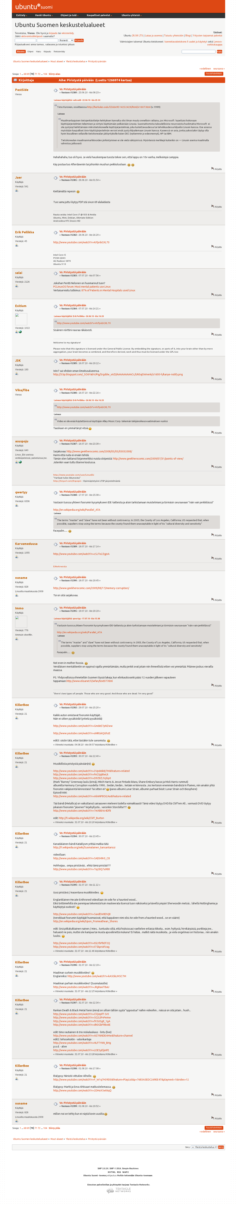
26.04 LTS (137, 35)
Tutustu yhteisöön (173, 35)
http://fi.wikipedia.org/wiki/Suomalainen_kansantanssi (84, 847)
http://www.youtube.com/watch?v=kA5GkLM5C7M (97, 976)
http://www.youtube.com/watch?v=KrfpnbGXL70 (81, 242)
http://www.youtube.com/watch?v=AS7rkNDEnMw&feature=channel (93, 1035)
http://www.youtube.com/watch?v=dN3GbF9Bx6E (82, 1024)
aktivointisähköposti (32, 36)
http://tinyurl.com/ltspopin (67, 481)
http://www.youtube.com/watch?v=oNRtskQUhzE (81, 733)
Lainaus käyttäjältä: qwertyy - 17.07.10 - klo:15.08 (77, 619)
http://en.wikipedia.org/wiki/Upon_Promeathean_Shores (85, 921)
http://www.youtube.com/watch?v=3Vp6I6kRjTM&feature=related (91, 770)
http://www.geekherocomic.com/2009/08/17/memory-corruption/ (91, 588)
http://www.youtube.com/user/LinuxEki (73, 475)
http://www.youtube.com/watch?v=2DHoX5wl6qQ (82, 1090)
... (22, 74)
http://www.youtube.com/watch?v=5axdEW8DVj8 (82, 914)
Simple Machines (130, 1168)
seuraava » (219, 68)
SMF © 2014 (115, 1168)
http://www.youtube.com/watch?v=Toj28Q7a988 (81, 869)
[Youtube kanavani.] (20, 462)
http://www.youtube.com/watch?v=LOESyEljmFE (81, 1050)
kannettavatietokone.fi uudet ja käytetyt (186, 41)
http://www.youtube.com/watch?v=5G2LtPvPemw (82, 1017)
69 (28, 74)
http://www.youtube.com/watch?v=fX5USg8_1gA (81, 1021)
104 (45, 74)
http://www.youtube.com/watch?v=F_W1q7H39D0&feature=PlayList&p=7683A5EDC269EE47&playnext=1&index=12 (121, 1079)
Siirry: (187, 1147)
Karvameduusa (26, 543)
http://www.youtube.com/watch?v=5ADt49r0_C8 (81, 858)
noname (21, 577)
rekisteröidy (67, 33)
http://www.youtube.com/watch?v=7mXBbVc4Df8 (82, 810)
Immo (19, 608)
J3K (18, 360)
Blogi (188, 35)
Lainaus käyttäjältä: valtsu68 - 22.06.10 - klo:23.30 (77, 100)
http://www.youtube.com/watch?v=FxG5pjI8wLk (80, 774)
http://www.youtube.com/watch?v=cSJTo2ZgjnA (81, 553)
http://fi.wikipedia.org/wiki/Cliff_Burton (81, 818)
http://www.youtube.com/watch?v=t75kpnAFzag (81, 946)
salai (18, 272)
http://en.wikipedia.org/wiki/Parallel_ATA (76, 509)
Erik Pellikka (24, 232)
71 (36, 74)
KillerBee (22, 704)
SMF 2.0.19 (103, 1168)
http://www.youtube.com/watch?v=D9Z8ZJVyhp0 (82, 778)
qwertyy (21, 492)
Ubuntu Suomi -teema (94, 1175)
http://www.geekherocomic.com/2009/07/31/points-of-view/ (148, 458)
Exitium (20, 306)
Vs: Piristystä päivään (72, 89)
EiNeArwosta (60, 566)
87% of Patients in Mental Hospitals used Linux (108, 290)
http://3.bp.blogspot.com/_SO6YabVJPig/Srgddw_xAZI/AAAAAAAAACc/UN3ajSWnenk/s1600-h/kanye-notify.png (118, 374)
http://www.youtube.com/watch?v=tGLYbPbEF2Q (81, 943)
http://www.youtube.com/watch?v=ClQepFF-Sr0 (81, 1014)
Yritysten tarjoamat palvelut (207, 35)
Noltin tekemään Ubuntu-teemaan (134, 1175)
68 (25, 74)
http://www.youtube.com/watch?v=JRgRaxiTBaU (81, 987)
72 (39, 74)
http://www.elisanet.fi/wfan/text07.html (89, 681)
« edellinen (205, 68)
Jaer (18, 177)
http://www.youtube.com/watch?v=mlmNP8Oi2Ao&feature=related (92, 796)
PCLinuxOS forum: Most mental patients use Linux (82, 286)
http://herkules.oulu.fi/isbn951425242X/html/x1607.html (119, 107)
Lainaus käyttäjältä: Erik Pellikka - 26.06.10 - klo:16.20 (79, 316)
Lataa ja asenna (153, 35)
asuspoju (21, 441)
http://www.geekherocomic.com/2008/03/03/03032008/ (99, 451)
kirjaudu (53, 33)
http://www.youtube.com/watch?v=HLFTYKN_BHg (82, 1042)
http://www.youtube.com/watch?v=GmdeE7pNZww (83, 725)
